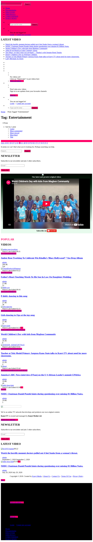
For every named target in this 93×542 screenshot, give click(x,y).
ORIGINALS (10, 14)
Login (12, 35)
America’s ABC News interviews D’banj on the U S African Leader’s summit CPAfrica (41, 375)
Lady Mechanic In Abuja (14, 59)
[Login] (6, 97)
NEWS (19, 311)
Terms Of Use (66, 476)
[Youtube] (6, 67)
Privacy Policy (78, 476)
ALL (2, 143)
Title (11, 137)
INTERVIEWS (6, 349)
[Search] (6, 22)
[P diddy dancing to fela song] (5, 288)
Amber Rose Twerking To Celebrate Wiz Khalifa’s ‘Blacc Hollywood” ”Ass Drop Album (42, 258)
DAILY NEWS (11, 18)
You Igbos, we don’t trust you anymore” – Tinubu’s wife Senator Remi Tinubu (33, 52)
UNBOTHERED (11, 16)
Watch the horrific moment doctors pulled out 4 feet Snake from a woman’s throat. (34, 44)
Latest (12, 129)
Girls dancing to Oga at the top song (18, 315)
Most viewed (14, 133)
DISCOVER (10, 12)
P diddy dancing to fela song (14, 296)
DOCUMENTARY (8, 330)
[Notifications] (6, 83)
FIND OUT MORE (9, 420)
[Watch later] (6, 71)
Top (2, 480)
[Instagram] (6, 69)
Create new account (23, 35)
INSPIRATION (6, 273)
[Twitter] (6, 65)
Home (7, 8)
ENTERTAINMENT (8, 253)
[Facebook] (6, 63)
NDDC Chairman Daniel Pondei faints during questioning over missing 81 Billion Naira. (37, 46)
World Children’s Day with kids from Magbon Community (26, 48)
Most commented (16, 131)
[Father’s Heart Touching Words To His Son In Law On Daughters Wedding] (11, 269)
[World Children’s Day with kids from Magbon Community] (5, 326)
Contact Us (56, 476)
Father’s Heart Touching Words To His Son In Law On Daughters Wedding (36, 277)
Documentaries (10, 10)
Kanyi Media (37, 476)
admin (4, 262)
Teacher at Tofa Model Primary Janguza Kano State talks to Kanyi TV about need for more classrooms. (42, 57)
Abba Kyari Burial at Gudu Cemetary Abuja (21, 50)
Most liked (14, 135)
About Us (46, 476)
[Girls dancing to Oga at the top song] (6, 307)
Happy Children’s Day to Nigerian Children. (21, 55)
